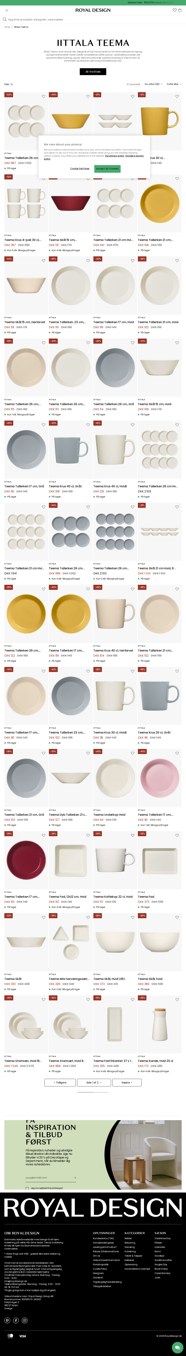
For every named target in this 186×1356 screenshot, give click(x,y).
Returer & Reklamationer (106, 1251)
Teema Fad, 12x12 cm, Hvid (67, 896)
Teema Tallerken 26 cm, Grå (113, 404)
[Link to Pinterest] (7, 1320)
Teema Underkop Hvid (109, 814)
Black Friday (161, 1269)
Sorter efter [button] (172, 84)
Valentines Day (163, 1238)
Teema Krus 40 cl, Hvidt (110, 486)
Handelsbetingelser (103, 1243)
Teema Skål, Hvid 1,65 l (109, 979)
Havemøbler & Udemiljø (137, 1269)
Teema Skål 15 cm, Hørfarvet (24, 322)
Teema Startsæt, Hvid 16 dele (22, 1061)
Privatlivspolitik (100, 1264)
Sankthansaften (163, 1260)
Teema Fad (146, 896)
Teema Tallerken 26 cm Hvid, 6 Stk (21, 158)
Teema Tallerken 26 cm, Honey (21, 650)
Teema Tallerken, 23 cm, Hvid (66, 322)
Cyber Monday (163, 1273)
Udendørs (160, 1247)
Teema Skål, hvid (150, 979)
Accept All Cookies (107, 168)
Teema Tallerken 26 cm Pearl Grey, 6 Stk (66, 568)
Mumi (158, 1251)
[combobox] (154, 84)
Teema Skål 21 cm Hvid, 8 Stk (156, 568)
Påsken (158, 1243)
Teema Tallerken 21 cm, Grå (24, 814)
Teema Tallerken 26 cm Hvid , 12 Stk (158, 486)
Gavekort (98, 1278)
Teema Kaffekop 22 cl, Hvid (113, 896)
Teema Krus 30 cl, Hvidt (110, 732)
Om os (96, 1256)
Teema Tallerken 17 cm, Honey (65, 650)
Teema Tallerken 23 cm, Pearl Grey (66, 732)
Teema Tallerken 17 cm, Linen (21, 732)
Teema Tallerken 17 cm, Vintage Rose (154, 814)
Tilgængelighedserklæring (107, 1282)
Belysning (130, 1243)
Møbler (128, 1238)
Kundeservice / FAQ (103, 1238)
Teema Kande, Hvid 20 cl (155, 1061)
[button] (175, 10)
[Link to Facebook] (16, 1320)
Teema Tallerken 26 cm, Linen (21, 404)
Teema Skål (12, 979)
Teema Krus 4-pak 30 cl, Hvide (21, 240)
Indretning (130, 1251)
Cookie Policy (100, 1269)
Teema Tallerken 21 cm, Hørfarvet (154, 650)
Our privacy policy (114, 155)
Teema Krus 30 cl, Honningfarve (150, 158)
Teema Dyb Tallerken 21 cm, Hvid (69, 814)
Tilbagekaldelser (102, 1286)
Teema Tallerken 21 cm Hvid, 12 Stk (24, 568)
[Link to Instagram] (25, 1320)
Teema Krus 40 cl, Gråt (65, 486)
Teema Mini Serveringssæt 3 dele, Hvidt (68, 979)
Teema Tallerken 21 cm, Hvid (158, 322)
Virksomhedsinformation (106, 1260)
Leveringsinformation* (105, 1247)
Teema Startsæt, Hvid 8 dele (66, 1061)
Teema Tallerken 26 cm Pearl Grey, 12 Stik (110, 568)
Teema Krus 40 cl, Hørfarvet (113, 650)
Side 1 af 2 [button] (92, 1082)
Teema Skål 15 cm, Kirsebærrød (62, 240)
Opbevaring (131, 1264)
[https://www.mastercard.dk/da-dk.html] (10, 1336)
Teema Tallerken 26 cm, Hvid (66, 404)
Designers (98, 1273)
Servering (130, 1247)
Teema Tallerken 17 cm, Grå (24, 486)
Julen (157, 1278)
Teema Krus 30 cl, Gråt (154, 732)
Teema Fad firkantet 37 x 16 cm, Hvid (113, 1061)
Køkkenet (129, 1260)
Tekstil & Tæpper (133, 1256)
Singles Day (161, 1264)
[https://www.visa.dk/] (22, 1336)
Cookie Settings (80, 168)
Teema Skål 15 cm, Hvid (154, 404)
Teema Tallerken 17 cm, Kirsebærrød (21, 896)
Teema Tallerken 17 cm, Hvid (113, 322)
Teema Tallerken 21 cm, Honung (154, 240)
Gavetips (159, 1256)
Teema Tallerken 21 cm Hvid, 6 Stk (113, 240)
